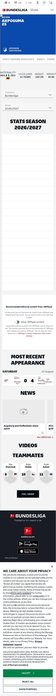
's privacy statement (29, 333)
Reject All (28, 682)
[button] (52, 10)
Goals (41, 59)
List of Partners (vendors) (15, 665)
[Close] (52, 566)
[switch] (17, 322)
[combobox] (28, 96)
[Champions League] (44, 3)
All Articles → (45, 437)
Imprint (18, 645)
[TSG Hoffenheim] (5, 49)
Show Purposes (28, 689)
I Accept (25, 673)
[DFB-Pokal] (37, 3)
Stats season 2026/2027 (18, 59)
